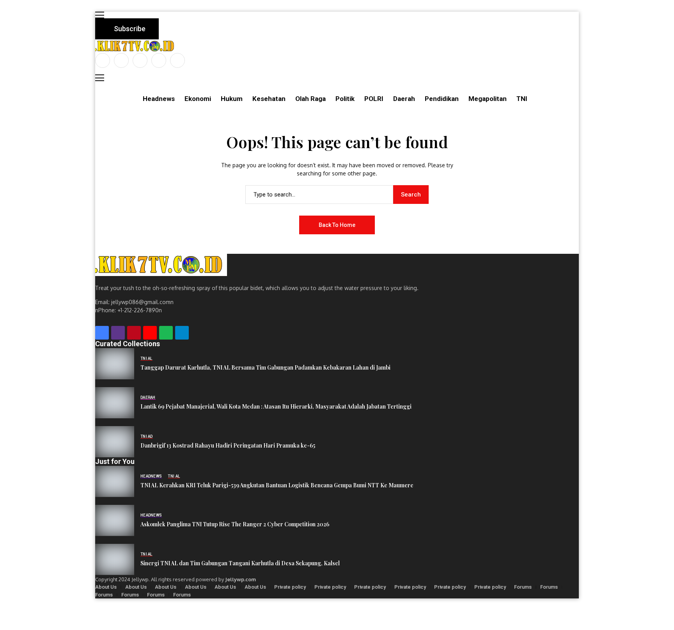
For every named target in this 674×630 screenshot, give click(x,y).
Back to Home (337, 225)
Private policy (290, 587)
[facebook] (102, 60)
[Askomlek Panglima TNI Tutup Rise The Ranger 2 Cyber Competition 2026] (114, 520)
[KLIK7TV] (161, 265)
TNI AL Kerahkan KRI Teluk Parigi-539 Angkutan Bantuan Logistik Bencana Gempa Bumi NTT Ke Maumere (276, 485)
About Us (106, 587)
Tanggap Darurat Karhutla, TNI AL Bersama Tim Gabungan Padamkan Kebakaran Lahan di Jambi (265, 368)
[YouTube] (177, 60)
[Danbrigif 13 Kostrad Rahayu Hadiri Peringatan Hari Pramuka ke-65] (114, 441)
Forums (523, 587)
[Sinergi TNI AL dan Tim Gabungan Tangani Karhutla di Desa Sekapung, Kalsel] (114, 559)
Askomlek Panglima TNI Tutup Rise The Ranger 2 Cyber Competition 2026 (234, 524)
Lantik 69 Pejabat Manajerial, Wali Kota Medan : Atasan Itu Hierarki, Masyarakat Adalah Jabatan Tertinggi (275, 406)
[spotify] (166, 333)
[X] (121, 60)
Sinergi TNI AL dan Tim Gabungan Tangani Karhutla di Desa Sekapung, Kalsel (240, 563)
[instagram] (140, 60)
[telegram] (182, 333)
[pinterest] (158, 60)
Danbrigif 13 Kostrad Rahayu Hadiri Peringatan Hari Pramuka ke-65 (227, 445)
